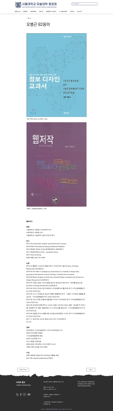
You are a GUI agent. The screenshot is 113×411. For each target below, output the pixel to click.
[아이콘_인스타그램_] (25, 394)
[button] (17, 11)
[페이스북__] (21, 394)
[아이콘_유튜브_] (28, 394)
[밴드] (17, 394)
